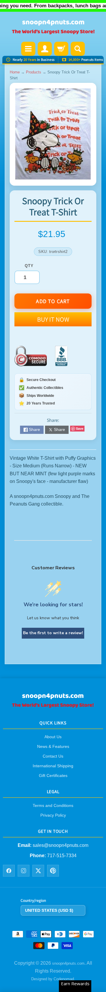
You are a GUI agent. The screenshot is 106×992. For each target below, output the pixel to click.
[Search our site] (78, 49)
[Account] (45, 49)
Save (79, 428)
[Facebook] (9, 871)
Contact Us (53, 756)
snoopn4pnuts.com (68, 963)
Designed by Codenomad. (53, 979)
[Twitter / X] (38, 871)
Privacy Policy (53, 815)
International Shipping (53, 765)
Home (15, 72)
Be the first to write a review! (53, 633)
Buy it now (53, 319)
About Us (53, 736)
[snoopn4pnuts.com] (53, 27)
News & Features (53, 746)
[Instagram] (23, 871)
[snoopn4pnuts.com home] (53, 705)
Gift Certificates (53, 775)
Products (33, 72)
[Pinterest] (53, 871)
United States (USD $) (49, 910)
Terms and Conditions (53, 805)
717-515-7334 (62, 855)
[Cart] (61, 49)
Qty (29, 265)
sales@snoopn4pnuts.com (60, 845)
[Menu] (28, 49)
